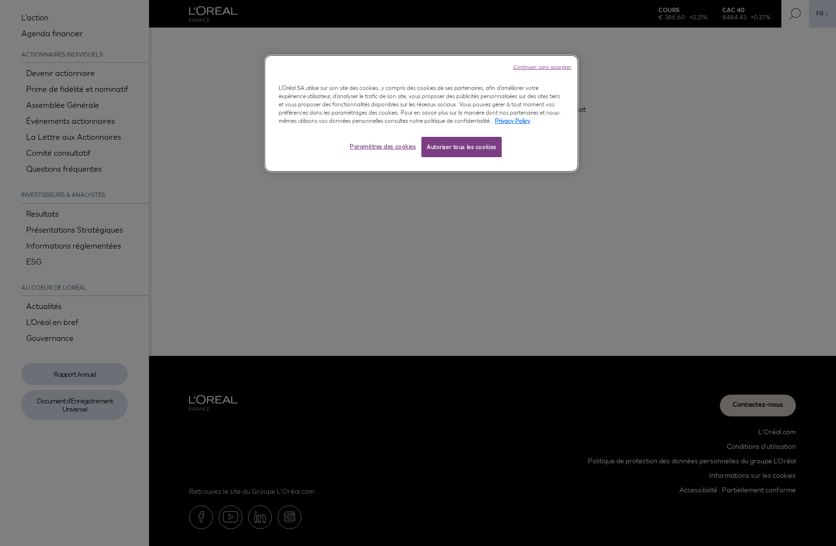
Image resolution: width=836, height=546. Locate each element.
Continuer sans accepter (542, 67)
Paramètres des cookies (383, 146)
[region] (421, 113)
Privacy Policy (512, 121)
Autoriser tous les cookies (461, 147)
